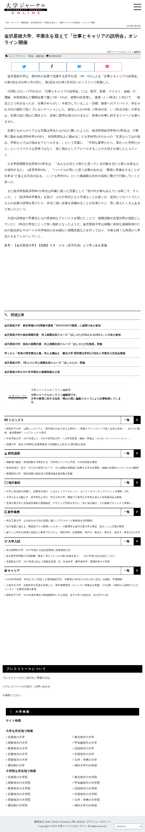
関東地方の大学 (18, 742)
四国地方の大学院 (19, 799)
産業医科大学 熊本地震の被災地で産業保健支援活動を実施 (39, 473)
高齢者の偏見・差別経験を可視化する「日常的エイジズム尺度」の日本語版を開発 (51, 462)
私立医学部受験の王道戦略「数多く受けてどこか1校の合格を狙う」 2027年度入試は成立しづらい (61, 555)
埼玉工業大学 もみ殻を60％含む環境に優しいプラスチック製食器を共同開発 (49, 520)
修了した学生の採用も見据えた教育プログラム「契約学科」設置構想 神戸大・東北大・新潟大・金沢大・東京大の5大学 (73, 532)
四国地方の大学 (18, 759)
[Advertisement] (72, 277)
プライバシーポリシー (98, 821)
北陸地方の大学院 (85, 788)
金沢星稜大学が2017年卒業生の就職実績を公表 (32, 372)
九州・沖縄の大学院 (87, 799)
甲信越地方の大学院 (87, 782)
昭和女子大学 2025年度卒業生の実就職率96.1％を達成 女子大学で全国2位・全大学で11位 (57, 595)
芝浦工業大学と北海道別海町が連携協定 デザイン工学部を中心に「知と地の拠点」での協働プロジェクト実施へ (68, 503)
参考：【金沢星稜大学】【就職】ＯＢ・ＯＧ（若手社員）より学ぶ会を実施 (55, 245)
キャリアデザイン (17, 56)
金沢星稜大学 (55, 56)
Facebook (66, 821)
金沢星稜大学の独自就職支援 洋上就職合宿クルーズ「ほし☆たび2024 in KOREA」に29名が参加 (62, 334)
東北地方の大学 (84, 737)
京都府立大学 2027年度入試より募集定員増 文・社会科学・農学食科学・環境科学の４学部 (58, 561)
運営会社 (39, 821)
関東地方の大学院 (19, 782)
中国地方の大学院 (85, 794)
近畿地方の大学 (18, 754)
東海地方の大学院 (19, 788)
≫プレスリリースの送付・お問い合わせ (26, 686)
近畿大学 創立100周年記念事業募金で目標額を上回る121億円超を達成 (45, 444)
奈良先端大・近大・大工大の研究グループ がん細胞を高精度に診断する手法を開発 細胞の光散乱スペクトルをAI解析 (72, 467)
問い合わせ (78, 821)
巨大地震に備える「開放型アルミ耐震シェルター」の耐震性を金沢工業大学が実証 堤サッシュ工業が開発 (65, 526)
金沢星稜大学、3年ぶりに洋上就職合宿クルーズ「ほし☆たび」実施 (44, 362)
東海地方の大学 (18, 748)
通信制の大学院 (18, 805)
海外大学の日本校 (85, 765)
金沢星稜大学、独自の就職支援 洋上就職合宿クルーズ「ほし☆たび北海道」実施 (53, 344)
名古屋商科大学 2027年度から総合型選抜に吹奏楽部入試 (38, 550)
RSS (48, 821)
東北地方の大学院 (85, 777)
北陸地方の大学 (84, 748)
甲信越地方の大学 (85, 742)
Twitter (55, 821)
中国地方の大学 (84, 754)
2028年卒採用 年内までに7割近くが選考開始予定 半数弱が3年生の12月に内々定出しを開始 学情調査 (64, 579)
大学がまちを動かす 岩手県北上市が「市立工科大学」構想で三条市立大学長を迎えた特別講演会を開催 (64, 497)
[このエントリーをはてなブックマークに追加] (80, 67)
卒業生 (31, 56)
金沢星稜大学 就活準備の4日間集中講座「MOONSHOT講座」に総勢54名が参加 (53, 325)
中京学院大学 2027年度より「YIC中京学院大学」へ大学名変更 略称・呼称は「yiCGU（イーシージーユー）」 (68, 438)
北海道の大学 (16, 737)
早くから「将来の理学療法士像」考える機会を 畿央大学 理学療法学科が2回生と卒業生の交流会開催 (64, 353)
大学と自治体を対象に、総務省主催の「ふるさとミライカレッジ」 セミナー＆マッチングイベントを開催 (64, 491)
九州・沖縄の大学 (85, 759)
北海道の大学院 (18, 777)
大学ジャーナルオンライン (72, 826)
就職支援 (40, 56)
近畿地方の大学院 (19, 794)
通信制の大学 (16, 765)
